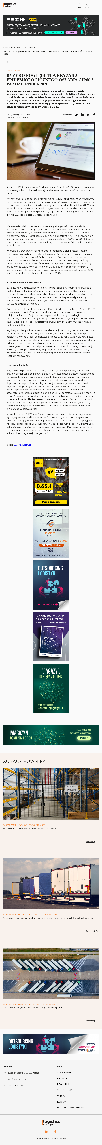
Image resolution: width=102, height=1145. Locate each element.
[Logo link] (9, 5)
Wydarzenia (64, 1090)
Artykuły (29, 47)
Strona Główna (12, 47)
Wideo (61, 1096)
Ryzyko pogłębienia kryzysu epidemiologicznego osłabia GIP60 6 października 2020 (48, 52)
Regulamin (64, 1084)
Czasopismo (64, 1072)
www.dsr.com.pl (22, 445)
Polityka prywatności (71, 1107)
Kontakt (62, 1102)
